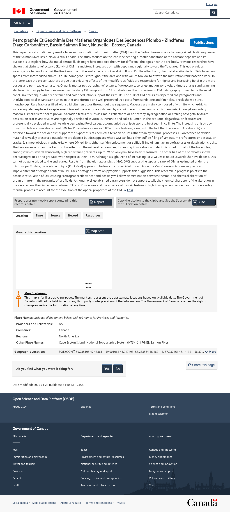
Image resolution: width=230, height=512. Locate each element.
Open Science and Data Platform (58, 31)
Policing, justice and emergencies (101, 478)
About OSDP (20, 406)
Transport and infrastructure (98, 485)
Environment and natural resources (102, 457)
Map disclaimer (158, 413)
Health (16, 485)
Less (128, 190)
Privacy (120, 502)
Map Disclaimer (35, 293)
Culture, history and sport (96, 471)
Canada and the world (162, 449)
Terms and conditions (162, 406)
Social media (20, 502)
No (118, 368)
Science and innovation (163, 464)
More (210, 352)
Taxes (84, 449)
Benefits (17, 478)
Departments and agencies (97, 436)
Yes (107, 368)
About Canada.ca (71, 502)
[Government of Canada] (45, 11)
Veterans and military (162, 478)
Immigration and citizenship (30, 457)
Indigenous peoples (161, 471)
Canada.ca (21, 31)
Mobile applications (44, 502)
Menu (20, 23)
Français (211, 4)
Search (93, 31)
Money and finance (160, 457)
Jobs (15, 449)
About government (160, 436)
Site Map (86, 406)
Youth (152, 485)
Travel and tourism (24, 464)
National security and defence (99, 464)
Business (18, 471)
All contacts (19, 436)
